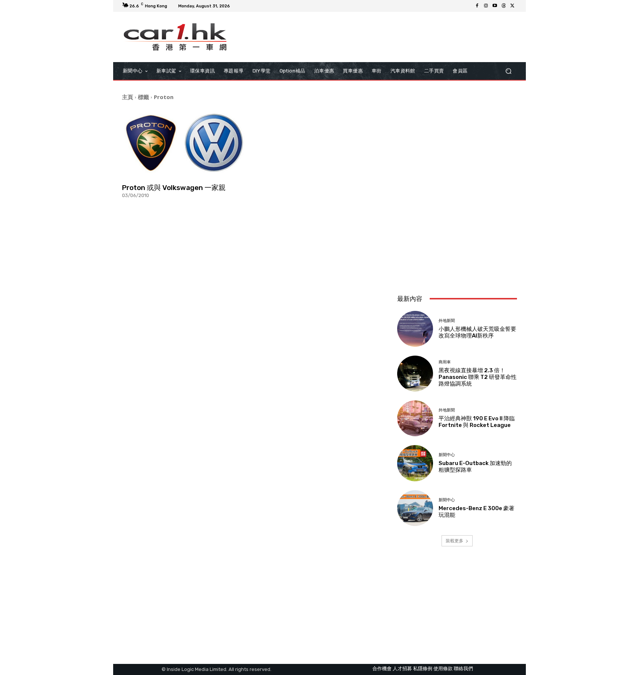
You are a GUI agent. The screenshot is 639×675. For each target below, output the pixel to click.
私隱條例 (422, 668)
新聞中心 (447, 455)
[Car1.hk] (175, 37)
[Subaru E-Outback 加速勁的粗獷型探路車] (415, 463)
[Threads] (503, 5)
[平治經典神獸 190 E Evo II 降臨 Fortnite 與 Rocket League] (415, 418)
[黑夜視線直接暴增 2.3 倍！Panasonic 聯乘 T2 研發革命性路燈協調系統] (415, 373)
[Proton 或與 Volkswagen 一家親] (184, 143)
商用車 (445, 362)
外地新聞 (447, 321)
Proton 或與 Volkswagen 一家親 (174, 187)
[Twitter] (512, 5)
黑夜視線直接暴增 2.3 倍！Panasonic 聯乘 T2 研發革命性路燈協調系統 (478, 377)
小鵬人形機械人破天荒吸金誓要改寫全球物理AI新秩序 (477, 332)
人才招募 (402, 668)
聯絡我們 (463, 668)
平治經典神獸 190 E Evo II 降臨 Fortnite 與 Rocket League (477, 421)
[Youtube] (494, 5)
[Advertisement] (457, 239)
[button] (508, 70)
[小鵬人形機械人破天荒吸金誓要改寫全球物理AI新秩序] (415, 329)
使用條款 (443, 668)
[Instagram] (485, 5)
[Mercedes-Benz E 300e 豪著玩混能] (415, 508)
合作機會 (382, 668)
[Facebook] (477, 5)
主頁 (127, 97)
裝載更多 (454, 540)
